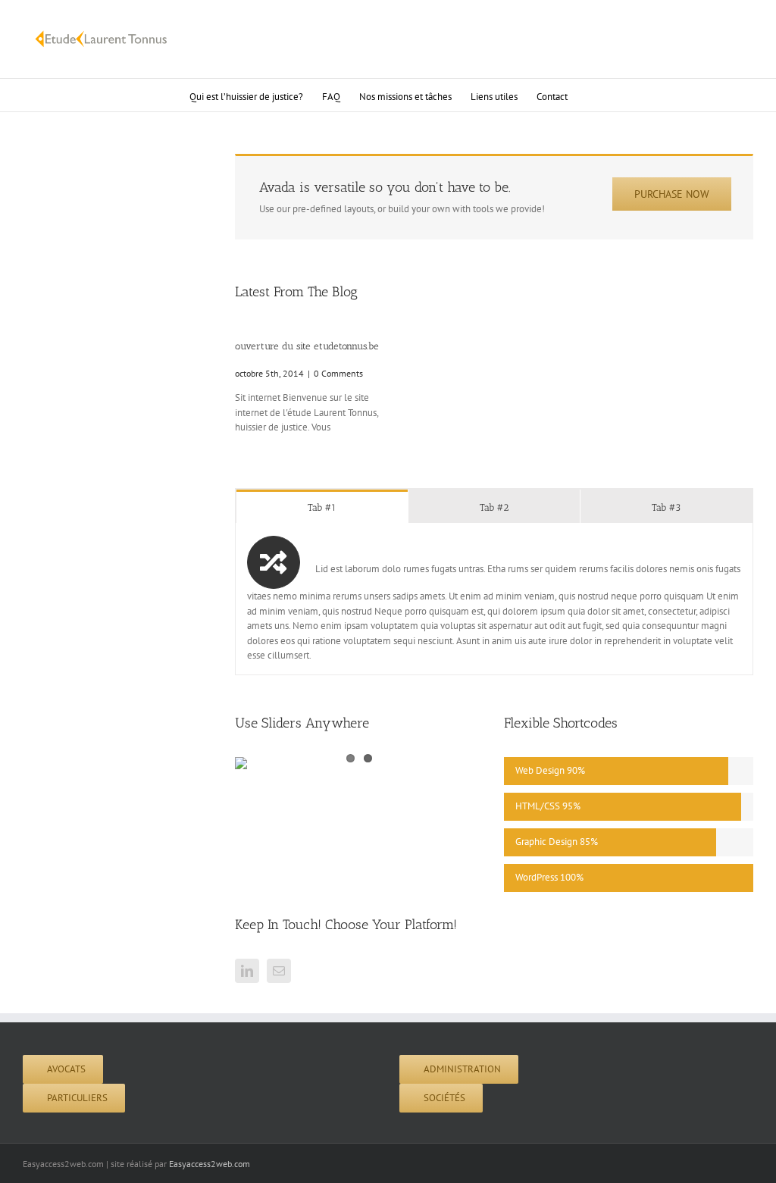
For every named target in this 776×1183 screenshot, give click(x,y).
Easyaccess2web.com (209, 1163)
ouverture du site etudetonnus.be (307, 346)
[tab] (322, 507)
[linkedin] (247, 971)
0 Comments (338, 373)
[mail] (279, 971)
